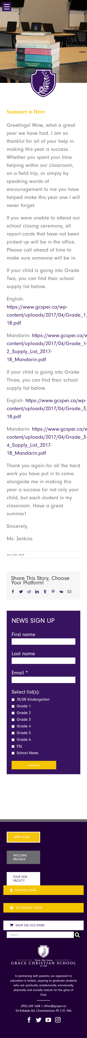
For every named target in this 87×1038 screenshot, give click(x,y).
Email (20, 672)
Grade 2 (23, 712)
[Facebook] (29, 1020)
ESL (19, 746)
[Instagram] (58, 1020)
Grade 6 (23, 739)
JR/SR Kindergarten (33, 699)
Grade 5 (23, 733)
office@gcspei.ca (55, 1006)
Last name (23, 653)
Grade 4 (23, 726)
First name (23, 634)
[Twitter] (38, 1020)
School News (27, 753)
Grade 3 (23, 719)
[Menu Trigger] (6, 6)
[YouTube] (48, 1020)
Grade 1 (23, 706)
